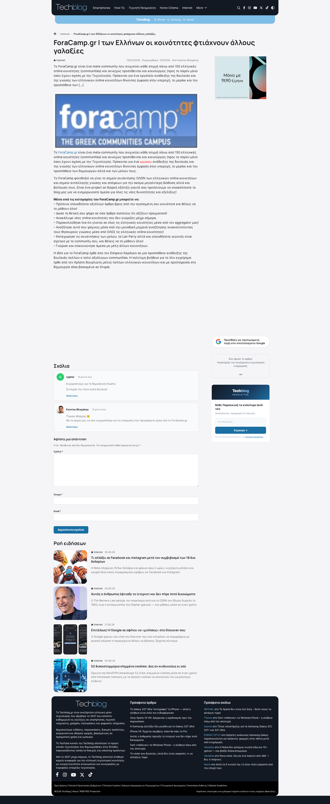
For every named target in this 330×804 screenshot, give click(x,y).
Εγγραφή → (241, 430)
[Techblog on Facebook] (244, 7)
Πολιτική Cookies (111, 785)
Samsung (176, 19)
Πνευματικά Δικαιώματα (173, 785)
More (199, 7)
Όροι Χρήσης (60, 785)
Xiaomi (190, 19)
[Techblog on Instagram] (249, 7)
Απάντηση (72, 395)
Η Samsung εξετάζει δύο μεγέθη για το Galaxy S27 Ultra (162, 726)
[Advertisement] (126, 315)
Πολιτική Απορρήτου (254, 437)
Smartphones (101, 7)
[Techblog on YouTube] (255, 7)
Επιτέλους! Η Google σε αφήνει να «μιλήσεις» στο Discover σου (138, 630)
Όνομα (58, 494)
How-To (119, 7)
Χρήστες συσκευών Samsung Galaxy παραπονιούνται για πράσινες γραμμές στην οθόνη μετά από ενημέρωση (236, 738)
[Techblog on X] (261, 7)
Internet (187, 7)
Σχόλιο (58, 451)
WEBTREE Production (90, 791)
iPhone (161, 19)
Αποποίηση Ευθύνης (197, 785)
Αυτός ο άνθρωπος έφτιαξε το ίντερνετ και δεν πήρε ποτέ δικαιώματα (143, 594)
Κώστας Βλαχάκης (188, 60)
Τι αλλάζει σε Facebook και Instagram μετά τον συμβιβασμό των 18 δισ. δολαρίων (143, 559)
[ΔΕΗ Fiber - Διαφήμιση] (240, 77)
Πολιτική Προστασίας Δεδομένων (84, 785)
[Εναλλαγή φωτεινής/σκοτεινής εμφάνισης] (272, 7)
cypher (70, 376)
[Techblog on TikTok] (267, 7)
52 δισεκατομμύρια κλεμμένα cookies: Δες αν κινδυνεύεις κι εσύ (138, 666)
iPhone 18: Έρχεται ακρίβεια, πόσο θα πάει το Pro (158, 731)
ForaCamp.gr (67, 152)
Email (57, 511)
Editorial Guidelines (217, 785)
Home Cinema (169, 7)
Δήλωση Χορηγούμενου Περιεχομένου (141, 785)
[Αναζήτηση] (238, 8)
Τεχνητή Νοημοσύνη (142, 7)
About (75, 791)
